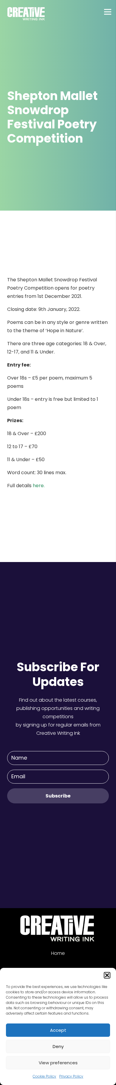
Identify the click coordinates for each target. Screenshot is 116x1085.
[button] (107, 975)
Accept (58, 1030)
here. (39, 485)
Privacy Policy (71, 1076)
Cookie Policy (44, 1076)
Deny (58, 1046)
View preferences (58, 1063)
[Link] (26, 12)
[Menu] (107, 11)
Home (58, 953)
